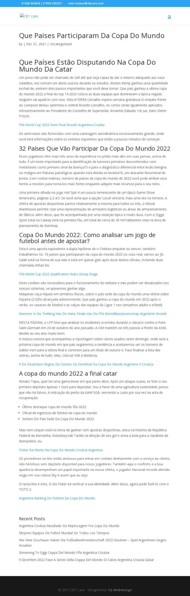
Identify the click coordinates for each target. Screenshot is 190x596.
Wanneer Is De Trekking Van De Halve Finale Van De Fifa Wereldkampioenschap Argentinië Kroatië (93, 313)
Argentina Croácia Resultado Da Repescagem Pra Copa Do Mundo (69, 525)
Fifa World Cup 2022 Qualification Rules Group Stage (58, 274)
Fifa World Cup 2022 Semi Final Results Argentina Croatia (61, 125)
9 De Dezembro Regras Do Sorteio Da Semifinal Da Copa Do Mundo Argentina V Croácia (86, 364)
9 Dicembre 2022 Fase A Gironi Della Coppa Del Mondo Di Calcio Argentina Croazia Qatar (86, 560)
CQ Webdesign (120, 590)
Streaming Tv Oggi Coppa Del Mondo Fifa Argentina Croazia (64, 552)
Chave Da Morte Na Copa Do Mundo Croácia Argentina (61, 450)
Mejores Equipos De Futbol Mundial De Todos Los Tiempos (64, 533)
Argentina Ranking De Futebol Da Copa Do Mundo (57, 498)
